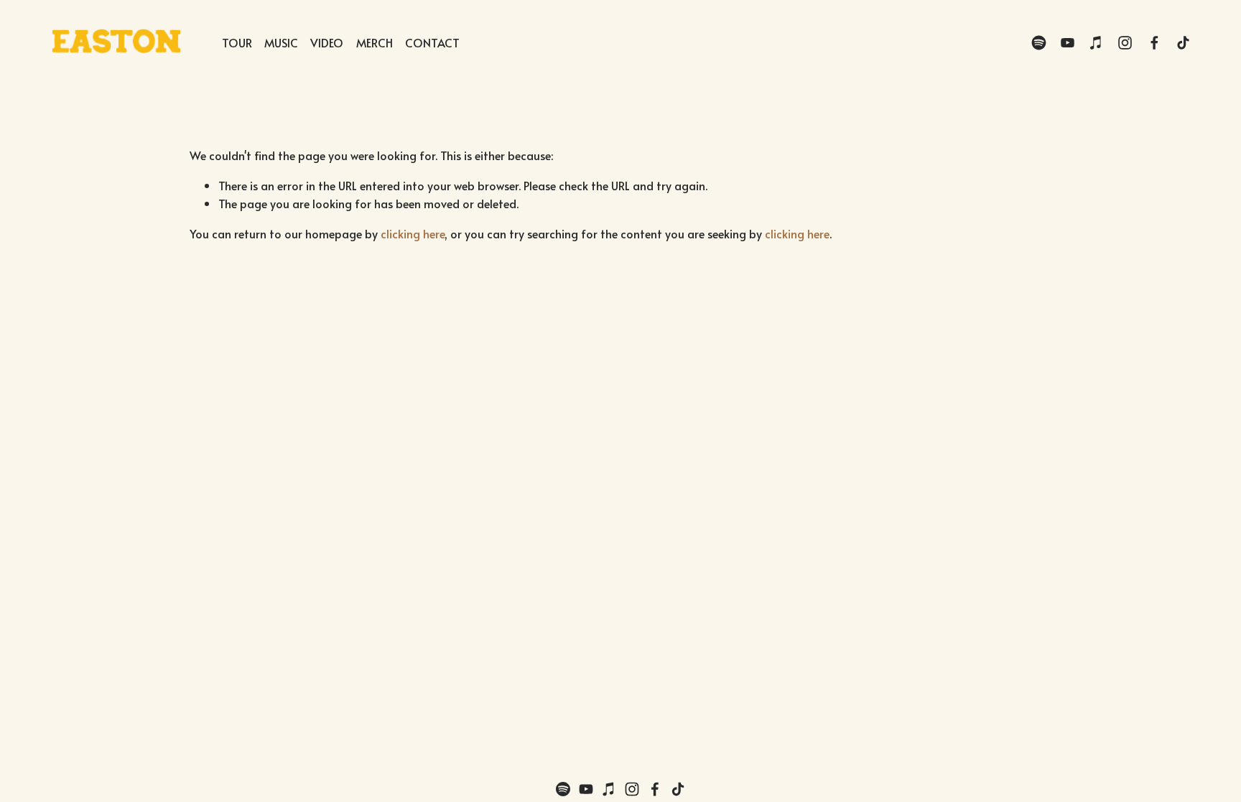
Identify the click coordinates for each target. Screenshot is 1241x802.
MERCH (374, 42)
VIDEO (326, 42)
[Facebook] (1154, 42)
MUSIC (281, 42)
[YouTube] (1067, 42)
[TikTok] (1183, 42)
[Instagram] (1125, 42)
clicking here (413, 233)
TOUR (237, 42)
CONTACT (432, 42)
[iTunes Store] (1096, 42)
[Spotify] (1039, 42)
